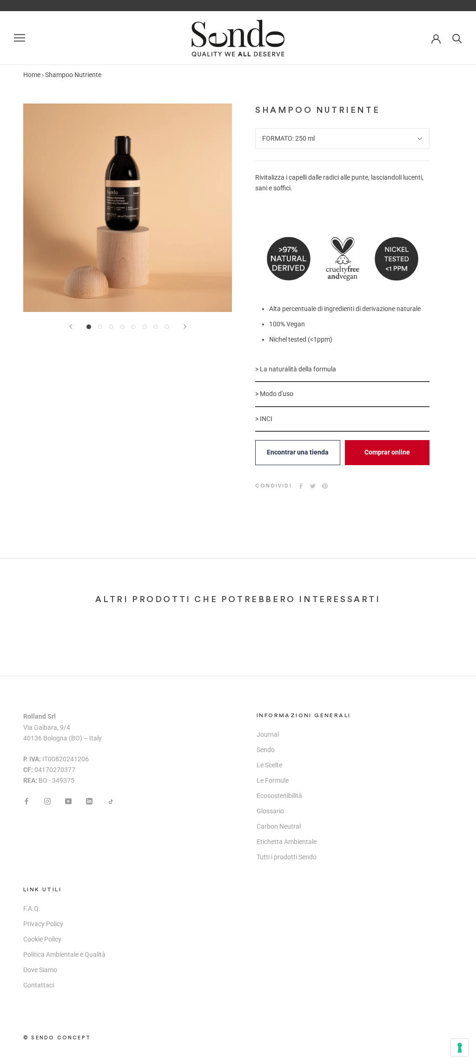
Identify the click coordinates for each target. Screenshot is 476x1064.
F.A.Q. (31, 908)
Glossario (270, 811)
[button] (342, 369)
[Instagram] (47, 800)
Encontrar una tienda (298, 452)
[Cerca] (457, 38)
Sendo (266, 749)
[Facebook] (301, 486)
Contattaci (38, 985)
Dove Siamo (40, 969)
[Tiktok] (110, 800)
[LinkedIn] (89, 800)
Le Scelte (269, 765)
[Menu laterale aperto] (19, 38)
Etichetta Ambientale (287, 841)
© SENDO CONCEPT (57, 1037)
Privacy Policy (43, 924)
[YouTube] (68, 800)
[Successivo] (185, 326)
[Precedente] (70, 326)
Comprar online (387, 452)
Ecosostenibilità (279, 795)
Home (31, 74)
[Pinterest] (325, 486)
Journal (268, 734)
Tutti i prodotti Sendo (287, 857)
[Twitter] (313, 486)
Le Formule (273, 780)
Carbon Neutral (279, 826)
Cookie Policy (42, 939)
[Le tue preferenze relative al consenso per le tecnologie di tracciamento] (460, 1048)
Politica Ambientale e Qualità (64, 954)
